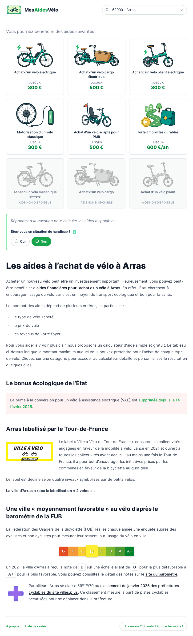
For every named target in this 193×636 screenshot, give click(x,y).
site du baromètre (161, 574)
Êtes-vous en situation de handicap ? (40, 231)
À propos (12, 626)
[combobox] (148, 9)
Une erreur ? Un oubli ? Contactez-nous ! (153, 626)
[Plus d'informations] (74, 231)
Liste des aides (36, 626)
